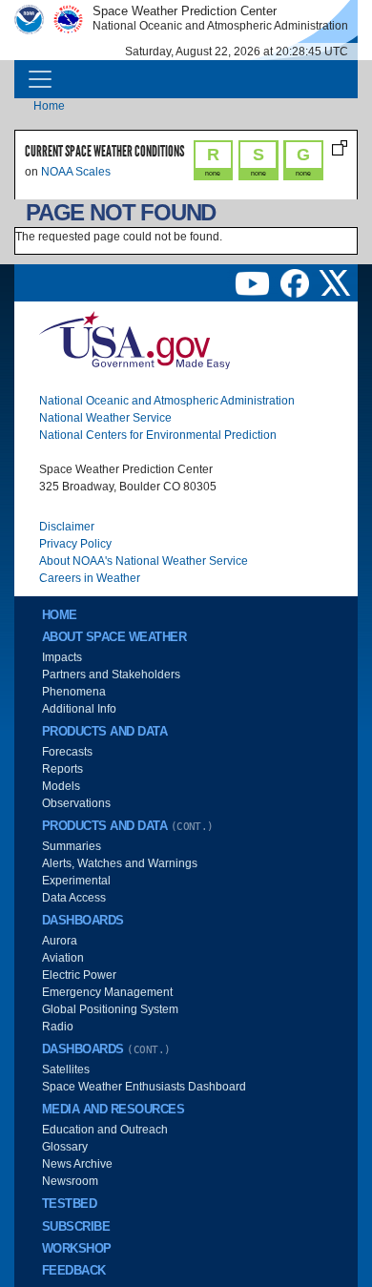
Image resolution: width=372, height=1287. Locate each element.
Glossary (65, 1146)
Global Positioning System (110, 1009)
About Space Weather (114, 637)
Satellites (66, 1069)
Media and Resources (113, 1109)
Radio (57, 1026)
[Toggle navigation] (40, 79)
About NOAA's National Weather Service (143, 561)
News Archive (77, 1164)
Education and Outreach (105, 1129)
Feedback (74, 1270)
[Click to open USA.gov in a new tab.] (134, 338)
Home (49, 106)
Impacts (62, 657)
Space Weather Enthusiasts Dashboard (144, 1086)
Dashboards (83, 920)
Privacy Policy (75, 543)
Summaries (71, 846)
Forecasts (67, 751)
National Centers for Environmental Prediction (158, 435)
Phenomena (74, 691)
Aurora (59, 940)
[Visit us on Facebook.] (296, 282)
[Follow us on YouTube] (253, 282)
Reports (62, 769)
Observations (76, 803)
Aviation (63, 958)
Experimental (76, 880)
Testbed (69, 1204)
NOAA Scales (76, 171)
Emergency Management (107, 992)
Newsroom (70, 1181)
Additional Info (79, 709)
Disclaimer (66, 526)
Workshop (77, 1249)
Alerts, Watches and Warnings (119, 863)
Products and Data (104, 731)
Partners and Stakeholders (111, 674)
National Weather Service (105, 418)
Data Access (74, 897)
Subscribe (76, 1227)
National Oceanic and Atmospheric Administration (167, 400)
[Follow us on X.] (335, 282)
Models (61, 786)
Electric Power (79, 975)
